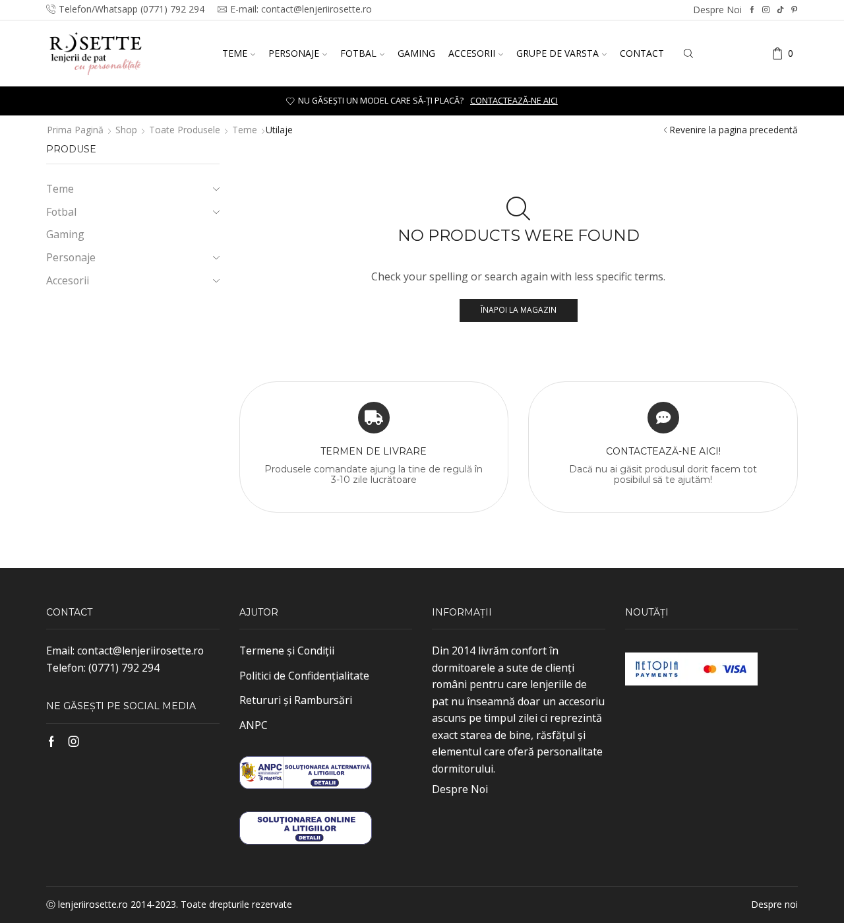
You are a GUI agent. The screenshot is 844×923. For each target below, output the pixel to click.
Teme (234, 53)
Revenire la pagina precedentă (733, 129)
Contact (642, 53)
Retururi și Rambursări (295, 700)
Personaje (293, 53)
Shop (126, 129)
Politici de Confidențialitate (304, 675)
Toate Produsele (184, 129)
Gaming (416, 53)
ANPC (253, 725)
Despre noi (717, 9)
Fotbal (358, 53)
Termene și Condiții (286, 650)
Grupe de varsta (557, 53)
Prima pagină (75, 129)
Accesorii (471, 53)
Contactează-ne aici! (663, 451)
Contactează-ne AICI (514, 100)
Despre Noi (460, 789)
